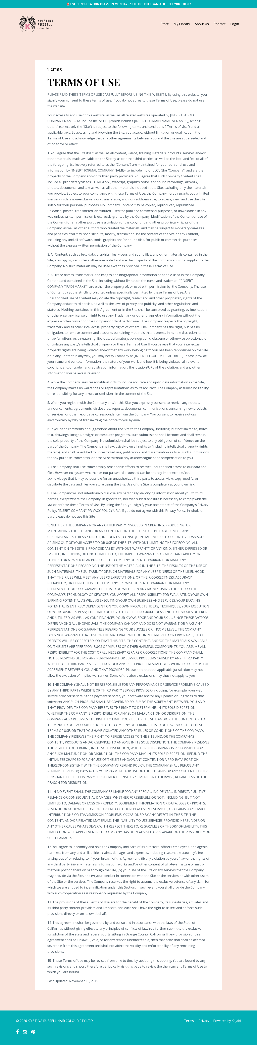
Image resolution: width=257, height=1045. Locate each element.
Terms (189, 1021)
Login (234, 24)
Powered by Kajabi (227, 1021)
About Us (202, 24)
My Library (182, 24)
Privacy (204, 1021)
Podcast (219, 24)
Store (165, 24)
